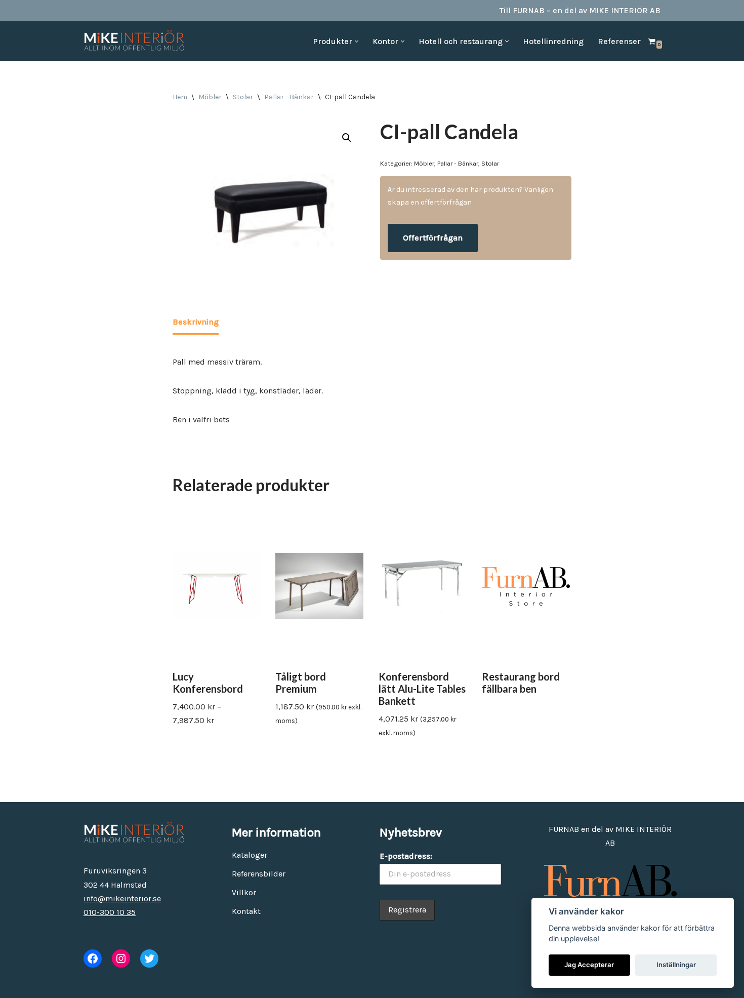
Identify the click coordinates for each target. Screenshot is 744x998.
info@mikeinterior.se (122, 898)
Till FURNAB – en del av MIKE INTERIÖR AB (580, 10)
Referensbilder (258, 874)
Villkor (244, 892)
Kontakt (246, 911)
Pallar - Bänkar (289, 97)
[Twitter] (149, 958)
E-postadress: (406, 856)
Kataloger (249, 855)
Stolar (243, 97)
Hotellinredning (553, 41)
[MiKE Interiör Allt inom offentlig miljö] (134, 41)
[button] (356, 41)
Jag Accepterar (589, 965)
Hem (180, 97)
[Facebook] (93, 958)
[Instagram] (121, 958)
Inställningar (676, 965)
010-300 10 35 (110, 912)
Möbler (210, 97)
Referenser (619, 41)
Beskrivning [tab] (196, 322)
